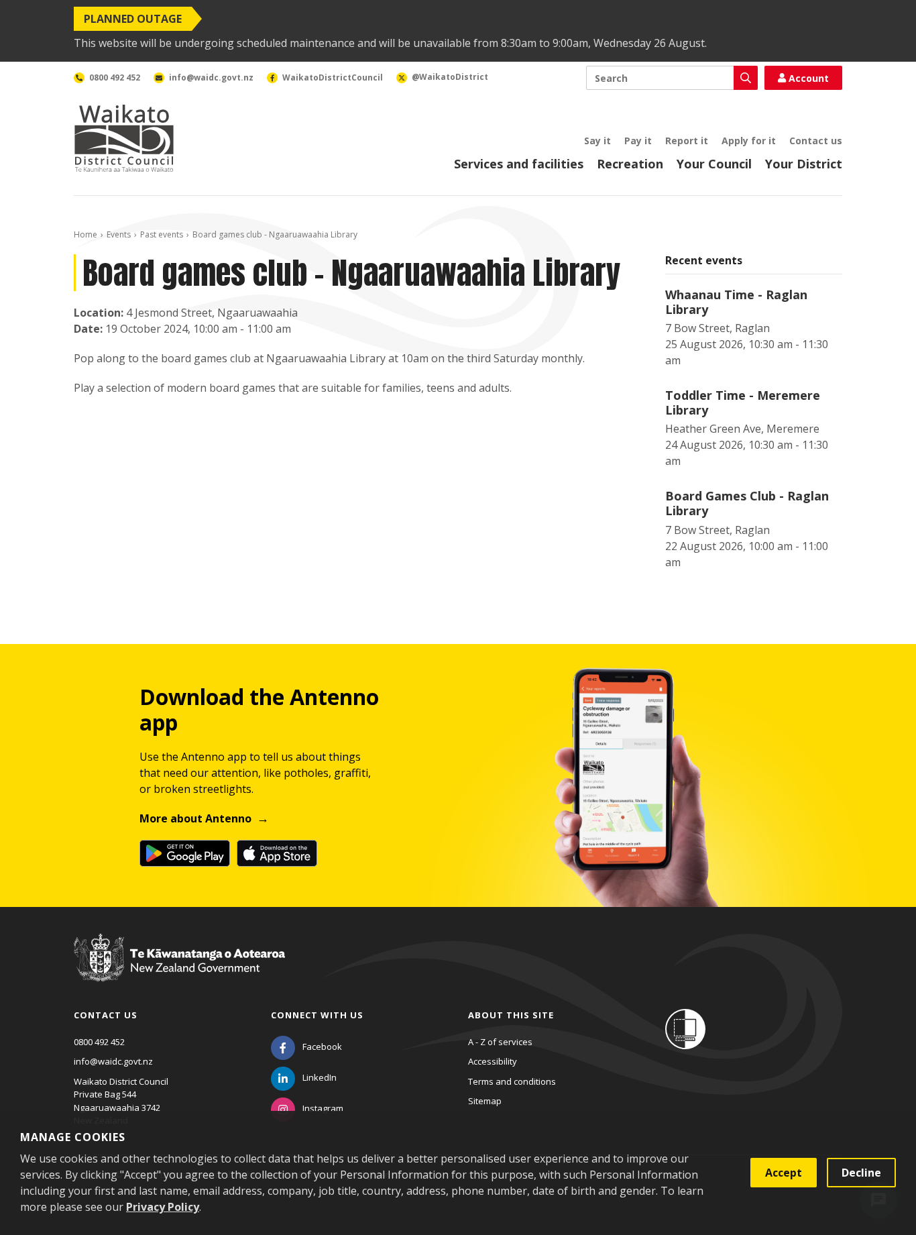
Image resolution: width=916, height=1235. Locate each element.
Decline (861, 1172)
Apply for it (749, 140)
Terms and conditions (512, 1081)
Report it (686, 140)
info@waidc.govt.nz (113, 1061)
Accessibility (492, 1061)
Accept (783, 1172)
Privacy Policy (162, 1206)
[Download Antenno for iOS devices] (277, 853)
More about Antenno (195, 818)
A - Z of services (500, 1042)
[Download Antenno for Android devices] (184, 853)
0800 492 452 (99, 1042)
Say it (597, 140)
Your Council (714, 164)
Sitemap (485, 1101)
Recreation (630, 164)
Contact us (815, 140)
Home (85, 234)
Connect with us (317, 1015)
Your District (803, 164)
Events (119, 234)
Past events (161, 234)
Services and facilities (518, 164)
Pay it (638, 140)
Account (809, 78)
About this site (511, 1015)
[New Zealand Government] (179, 971)
